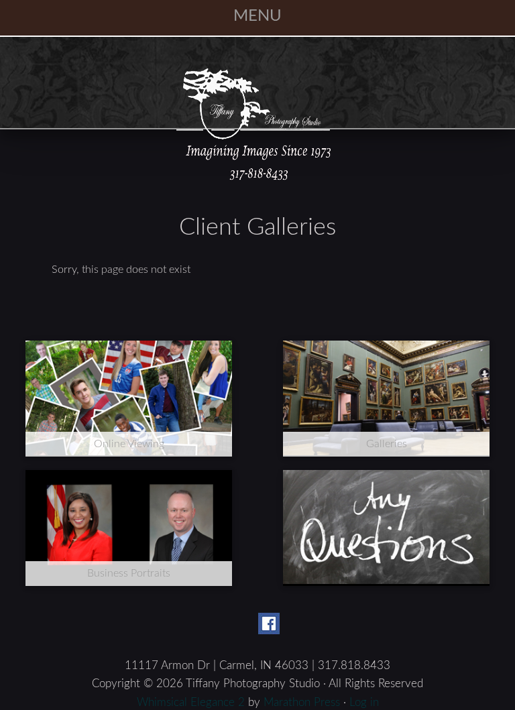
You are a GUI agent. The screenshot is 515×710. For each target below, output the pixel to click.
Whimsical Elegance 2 (191, 702)
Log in (364, 702)
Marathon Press (302, 702)
